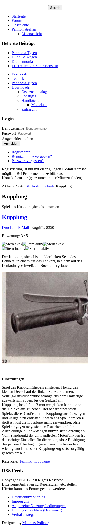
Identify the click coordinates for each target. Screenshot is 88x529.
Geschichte (20, 25)
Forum (17, 21)
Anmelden (11, 143)
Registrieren (21, 152)
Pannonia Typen (24, 83)
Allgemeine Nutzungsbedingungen (39, 506)
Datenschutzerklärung (28, 497)
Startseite (19, 16)
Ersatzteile (20, 74)
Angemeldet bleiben (17, 139)
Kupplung (14, 217)
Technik (18, 78)
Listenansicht (32, 34)
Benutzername (13, 128)
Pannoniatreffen (24, 29)
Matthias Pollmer (35, 523)
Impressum (20, 501)
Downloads (21, 87)
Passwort (9, 133)
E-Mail (24, 227)
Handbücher (31, 100)
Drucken (9, 227)
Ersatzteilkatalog (34, 92)
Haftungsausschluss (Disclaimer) (37, 510)
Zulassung (29, 109)
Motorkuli (39, 105)
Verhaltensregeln (24, 514)
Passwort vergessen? (28, 161)
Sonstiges (29, 96)
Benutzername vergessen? (32, 156)
